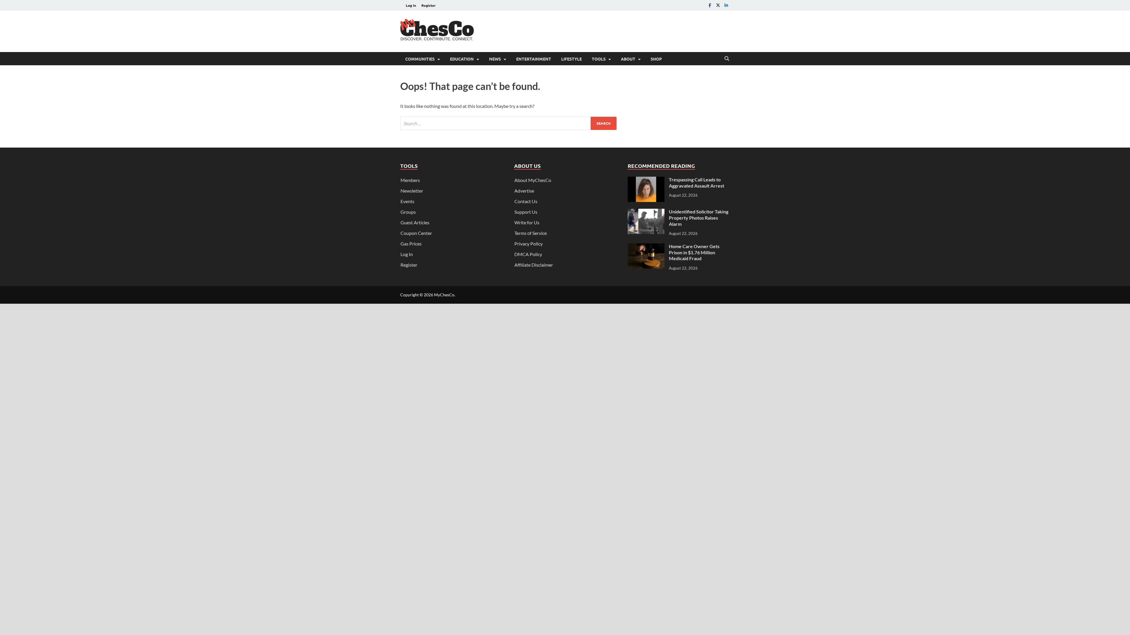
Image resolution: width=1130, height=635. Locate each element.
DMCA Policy (528, 254)
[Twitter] (718, 5)
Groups (408, 212)
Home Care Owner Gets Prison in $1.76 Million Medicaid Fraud (694, 252)
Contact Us (525, 201)
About (628, 58)
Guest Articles (415, 222)
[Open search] (726, 59)
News (495, 58)
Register (428, 5)
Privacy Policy (528, 243)
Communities (420, 58)
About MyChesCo (532, 180)
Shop (656, 58)
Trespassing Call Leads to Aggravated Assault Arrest (696, 182)
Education (462, 58)
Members (410, 180)
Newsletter (412, 190)
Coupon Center (416, 233)
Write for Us (526, 222)
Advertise (524, 190)
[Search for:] (508, 123)
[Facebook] (709, 5)
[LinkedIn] (726, 5)
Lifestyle (571, 58)
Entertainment (533, 58)
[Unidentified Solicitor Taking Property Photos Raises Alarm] (646, 212)
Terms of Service (530, 233)
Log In (411, 5)
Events (407, 201)
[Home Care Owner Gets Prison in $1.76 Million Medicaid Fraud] (646, 247)
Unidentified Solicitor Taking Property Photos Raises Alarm (698, 218)
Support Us (525, 212)
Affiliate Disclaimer (533, 265)
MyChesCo (444, 294)
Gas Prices (411, 243)
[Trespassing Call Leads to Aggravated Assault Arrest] (646, 180)
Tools (599, 58)
